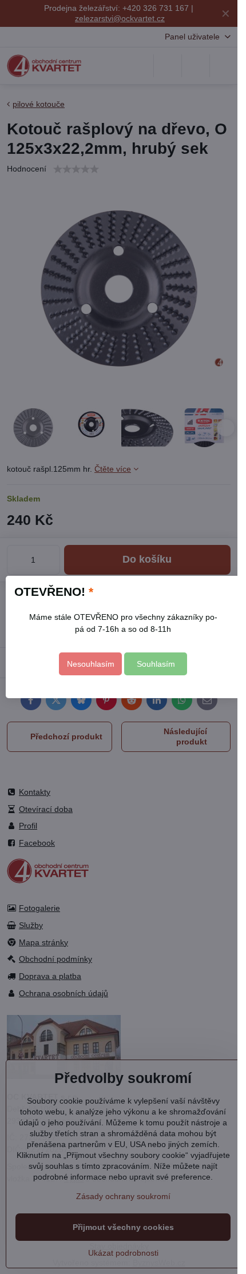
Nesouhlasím (90, 663)
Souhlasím (156, 663)
